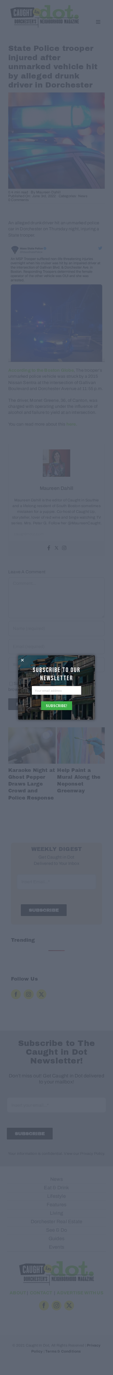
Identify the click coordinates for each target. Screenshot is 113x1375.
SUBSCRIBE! (56, 706)
